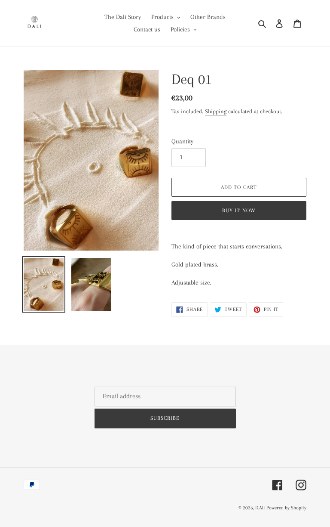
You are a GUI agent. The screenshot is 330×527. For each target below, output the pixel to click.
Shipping (215, 111)
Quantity (182, 141)
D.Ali (260, 508)
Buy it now (238, 211)
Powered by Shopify (286, 508)
